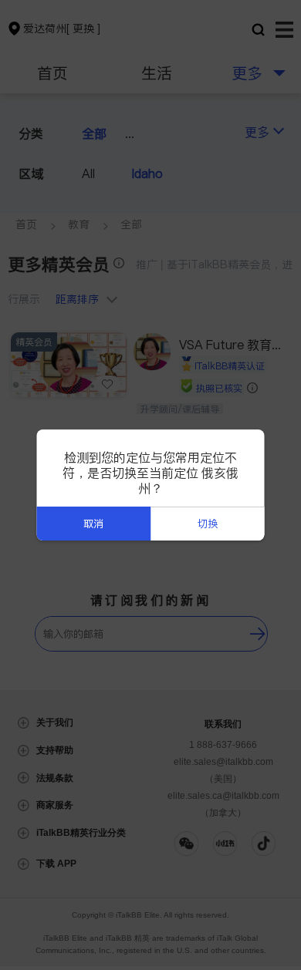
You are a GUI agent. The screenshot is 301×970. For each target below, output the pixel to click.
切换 (208, 524)
